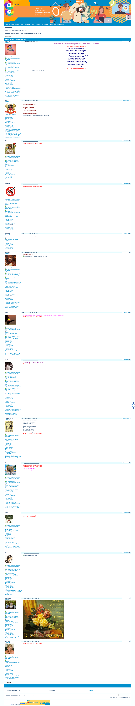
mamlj (6, 100)
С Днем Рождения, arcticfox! (13, 690)
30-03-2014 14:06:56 (34, 641)
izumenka (7, 641)
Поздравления (15, 33)
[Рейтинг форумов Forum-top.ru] (23, 704)
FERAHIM (7, 183)
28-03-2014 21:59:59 (33, 360)
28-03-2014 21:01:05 (33, 233)
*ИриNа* (7, 359)
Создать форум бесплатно (124, 697)
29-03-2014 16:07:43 (34, 553)
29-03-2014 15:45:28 (34, 513)
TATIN (6, 512)
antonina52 (7, 233)
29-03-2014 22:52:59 (34, 598)
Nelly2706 (7, 41)
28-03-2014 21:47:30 (33, 312)
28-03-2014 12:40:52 (33, 141)
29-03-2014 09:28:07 (34, 463)
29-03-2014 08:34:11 (33, 418)
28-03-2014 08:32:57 (33, 41)
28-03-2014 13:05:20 (33, 184)
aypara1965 (10, 224)
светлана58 (8, 598)
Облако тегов (45, 24)
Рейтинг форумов (113, 697)
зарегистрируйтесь (22, 30)
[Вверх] (133, 404)
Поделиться (26, 41)
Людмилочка (8, 552)
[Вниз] (133, 408)
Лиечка (7, 462)
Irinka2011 (7, 252)
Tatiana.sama (8, 140)
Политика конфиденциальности (56, 24)
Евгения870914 (8, 418)
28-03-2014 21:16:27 (33, 252)
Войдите (14, 30)
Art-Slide (8, 33)
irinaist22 (10, 295)
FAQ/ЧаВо (38, 24)
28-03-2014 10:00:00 (33, 100)
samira (6, 312)
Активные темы (8, 27)
